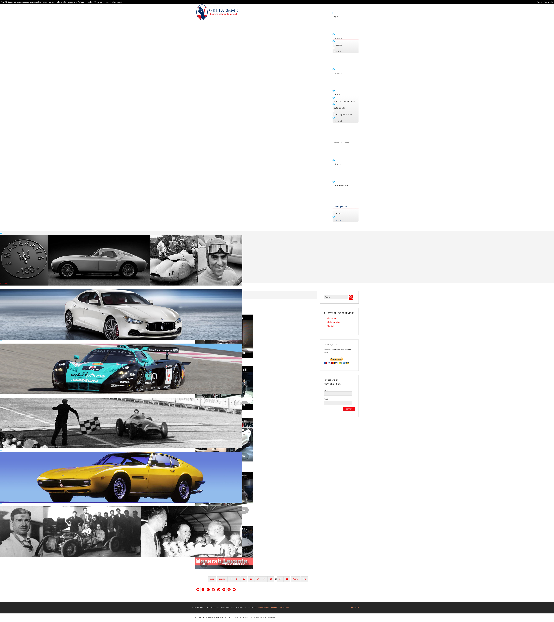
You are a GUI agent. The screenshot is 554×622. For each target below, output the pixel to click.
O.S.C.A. (337, 52)
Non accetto (548, 2)
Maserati (338, 45)
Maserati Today (342, 142)
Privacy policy (263, 608)
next (5, 283)
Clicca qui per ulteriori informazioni (108, 2)
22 (287, 579)
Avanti (295, 579)
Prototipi (338, 121)
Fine (304, 579)
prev (1, 283)
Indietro (222, 579)
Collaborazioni (333, 322)
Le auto (337, 94)
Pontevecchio (341, 185)
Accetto (539, 2)
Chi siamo (331, 318)
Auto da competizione (344, 101)
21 (280, 579)
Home (337, 17)
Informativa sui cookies (280, 608)
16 (251, 579)
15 (244, 579)
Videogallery (340, 207)
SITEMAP (355, 608)
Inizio (212, 579)
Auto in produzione (343, 114)
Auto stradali (340, 108)
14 (237, 579)
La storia (338, 38)
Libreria (337, 164)
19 (271, 579)
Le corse (338, 73)
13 (231, 579)
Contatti (330, 326)
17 (258, 579)
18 (264, 579)
